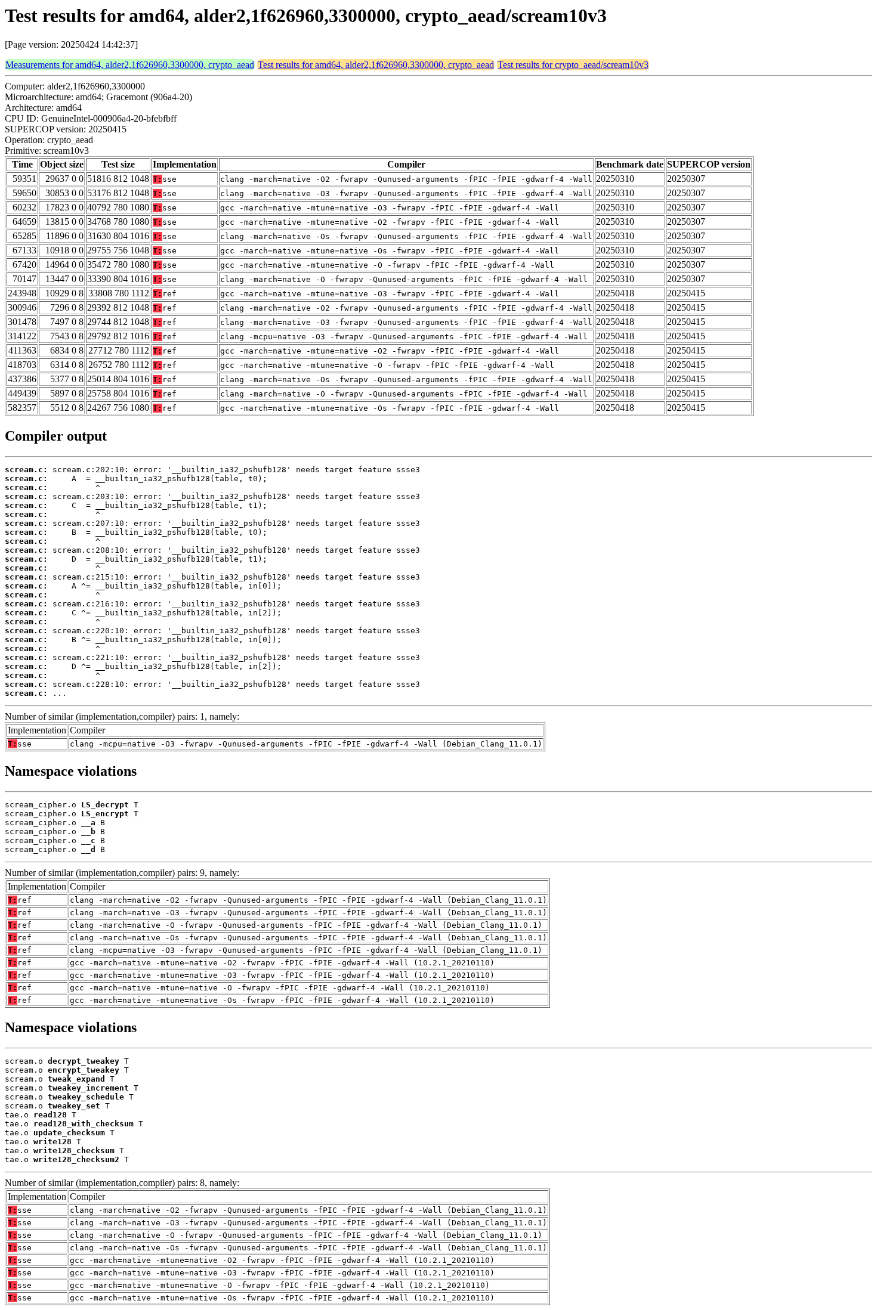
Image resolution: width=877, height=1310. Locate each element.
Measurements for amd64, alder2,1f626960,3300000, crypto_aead (129, 65)
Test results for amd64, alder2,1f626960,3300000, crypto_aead (376, 65)
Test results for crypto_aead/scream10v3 (573, 65)
